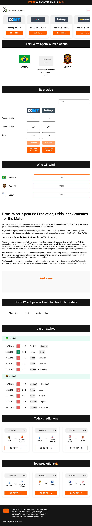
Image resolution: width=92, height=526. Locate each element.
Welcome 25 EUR (49, 149)
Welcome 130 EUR (33, 149)
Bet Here (14, 33)
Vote (61, 177)
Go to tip (14, 448)
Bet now (33, 143)
